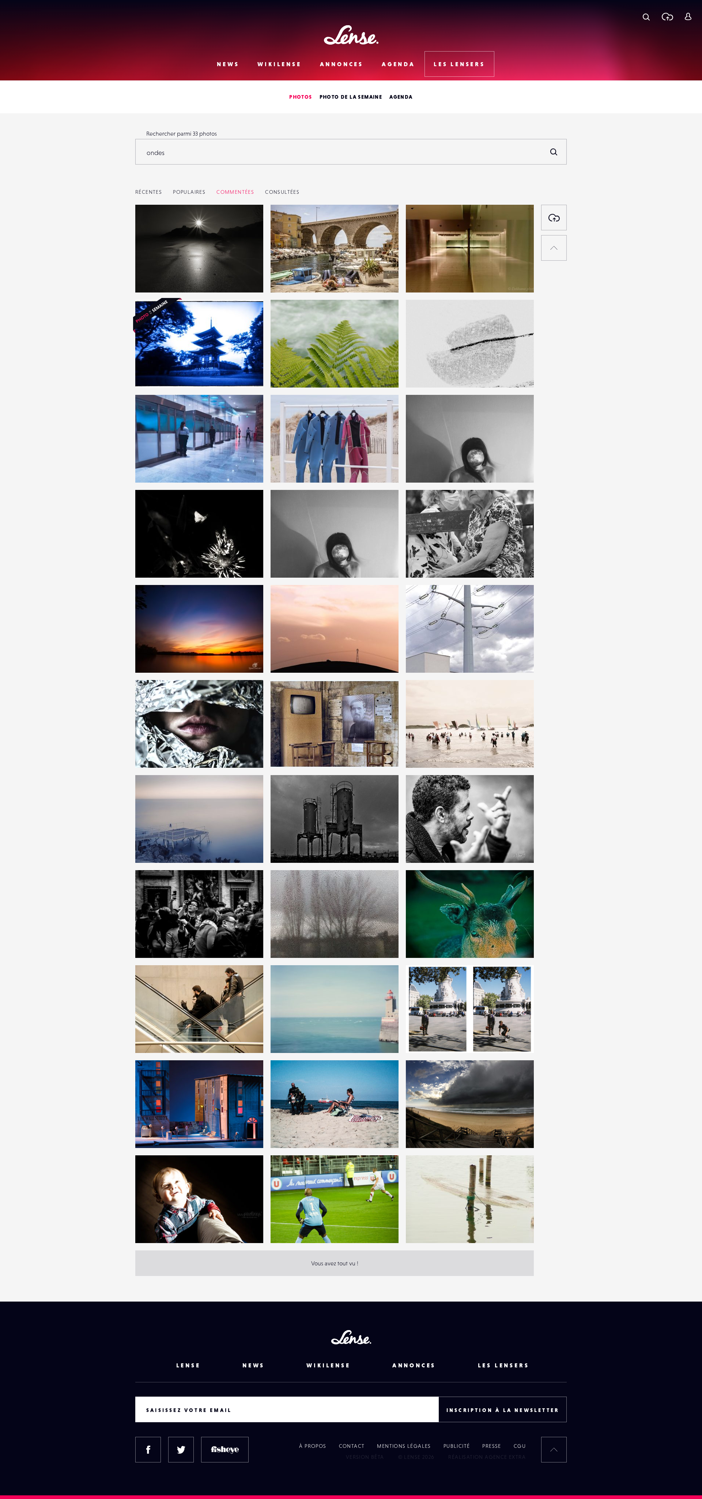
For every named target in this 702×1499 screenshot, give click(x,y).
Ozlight (422, 848)
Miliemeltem (294, 943)
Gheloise (424, 753)
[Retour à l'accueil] (351, 35)
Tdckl (284, 1228)
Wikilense (279, 64)
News (228, 64)
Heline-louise (160, 753)
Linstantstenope (163, 372)
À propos (312, 1446)
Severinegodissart (436, 467)
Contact (352, 1446)
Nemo (150, 657)
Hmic (284, 657)
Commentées (235, 192)
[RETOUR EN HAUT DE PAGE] (554, 248)
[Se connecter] (688, 16)
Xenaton (288, 1133)
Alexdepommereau (303, 372)
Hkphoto (154, 1038)
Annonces (341, 64)
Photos (300, 97)
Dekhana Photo (432, 277)
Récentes (148, 192)
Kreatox (423, 1133)
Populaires (189, 192)
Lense (188, 1365)
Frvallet (287, 277)
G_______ (425, 1228)
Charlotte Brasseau (437, 372)
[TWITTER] (181, 1449)
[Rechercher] (554, 152)
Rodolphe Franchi (435, 657)
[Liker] (247, 225)
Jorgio (286, 753)
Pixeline (153, 1228)
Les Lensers (459, 64)
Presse (491, 1446)
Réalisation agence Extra (487, 1457)
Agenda (398, 64)
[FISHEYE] (225, 1449)
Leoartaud (156, 562)
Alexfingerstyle (432, 943)
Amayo (151, 467)
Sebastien (155, 943)
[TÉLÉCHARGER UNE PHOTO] (554, 217)
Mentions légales (404, 1446)
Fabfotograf (293, 1038)
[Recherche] (646, 16)
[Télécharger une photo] (667, 16)
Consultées (282, 192)
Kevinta (422, 562)
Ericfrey (152, 277)
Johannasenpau (163, 1133)
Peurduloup (293, 467)
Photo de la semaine (351, 97)
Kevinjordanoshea (436, 1038)
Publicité (457, 1446)
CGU (520, 1446)
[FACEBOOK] (148, 1449)
